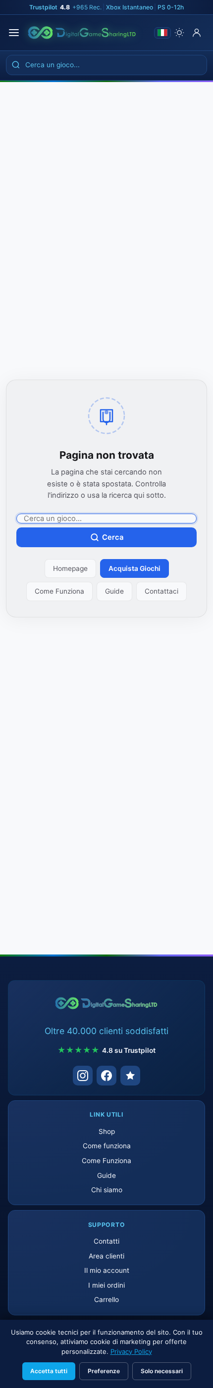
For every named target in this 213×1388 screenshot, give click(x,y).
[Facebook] (106, 1075)
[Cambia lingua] (162, 32)
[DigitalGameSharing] (82, 32)
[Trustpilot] (130, 1075)
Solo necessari (162, 1371)
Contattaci (161, 591)
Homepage (70, 568)
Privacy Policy (131, 1351)
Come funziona (107, 1146)
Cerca (112, 537)
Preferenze (104, 1371)
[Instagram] (83, 1075)
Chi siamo (106, 1190)
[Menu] (14, 32)
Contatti (106, 1241)
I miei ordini (106, 1285)
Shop (107, 1131)
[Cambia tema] (179, 33)
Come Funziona (59, 591)
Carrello (106, 1299)
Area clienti (106, 1256)
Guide (114, 591)
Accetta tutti (48, 1371)
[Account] (196, 32)
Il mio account (106, 1270)
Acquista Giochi (134, 568)
